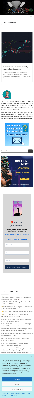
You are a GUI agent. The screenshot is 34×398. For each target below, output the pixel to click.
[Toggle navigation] (31, 16)
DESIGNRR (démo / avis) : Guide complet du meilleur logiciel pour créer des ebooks (16, 320)
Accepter (17, 379)
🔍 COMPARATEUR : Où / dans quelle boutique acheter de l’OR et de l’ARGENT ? (16, 303)
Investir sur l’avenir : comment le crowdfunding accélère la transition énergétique (14, 344)
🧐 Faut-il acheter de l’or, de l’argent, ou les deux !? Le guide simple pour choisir (16, 307)
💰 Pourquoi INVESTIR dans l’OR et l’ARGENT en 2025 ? (17, 311)
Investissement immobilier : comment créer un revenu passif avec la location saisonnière (16, 353)
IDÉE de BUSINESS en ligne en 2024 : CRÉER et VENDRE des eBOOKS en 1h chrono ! (17, 334)
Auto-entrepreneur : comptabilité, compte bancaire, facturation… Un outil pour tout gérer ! (16, 349)
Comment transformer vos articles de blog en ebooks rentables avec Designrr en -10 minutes (16, 329)
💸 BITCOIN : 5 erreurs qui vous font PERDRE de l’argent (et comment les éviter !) (14, 315)
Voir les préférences (17, 389)
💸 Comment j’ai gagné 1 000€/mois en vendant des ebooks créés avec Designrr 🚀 (16, 298)
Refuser (17, 384)
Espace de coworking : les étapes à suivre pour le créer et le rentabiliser (15, 339)
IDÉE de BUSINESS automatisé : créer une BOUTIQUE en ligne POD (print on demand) (16, 325)
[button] (31, 356)
